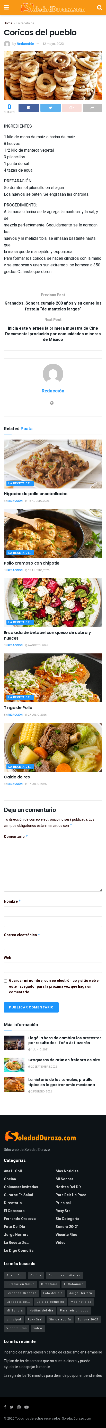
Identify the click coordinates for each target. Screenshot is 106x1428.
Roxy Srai (64, 1211)
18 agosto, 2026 (38, 501)
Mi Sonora (64, 1179)
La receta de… (16, 1242)
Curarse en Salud (18, 1195)
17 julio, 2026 (37, 784)
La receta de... (26, 23)
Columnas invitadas (21, 1187)
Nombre (12, 901)
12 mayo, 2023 (53, 43)
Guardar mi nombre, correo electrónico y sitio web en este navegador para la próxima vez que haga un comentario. (55, 986)
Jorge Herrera (16, 1234)
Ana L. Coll (13, 1171)
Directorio (13, 1203)
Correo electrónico (22, 935)
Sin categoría (67, 1219)
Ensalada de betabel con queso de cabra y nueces (47, 635)
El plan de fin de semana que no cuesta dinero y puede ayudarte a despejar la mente (47, 1363)
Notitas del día (69, 1187)
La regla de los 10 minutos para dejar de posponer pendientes (53, 1375)
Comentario (16, 836)
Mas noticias (67, 1171)
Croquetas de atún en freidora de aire (64, 1059)
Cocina (10, 1179)
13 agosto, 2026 (38, 570)
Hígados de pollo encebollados (35, 494)
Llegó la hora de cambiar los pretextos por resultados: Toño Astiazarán (65, 1040)
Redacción (25, 43)
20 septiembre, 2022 (44, 1067)
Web (7, 958)
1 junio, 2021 (40, 1049)
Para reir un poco (71, 1195)
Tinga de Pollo (18, 708)
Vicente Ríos (66, 1234)
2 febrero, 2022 (41, 1091)
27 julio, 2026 (37, 715)
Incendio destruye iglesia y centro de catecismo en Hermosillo (53, 1352)
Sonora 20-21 (67, 1226)
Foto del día (14, 1226)
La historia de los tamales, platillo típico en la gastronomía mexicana (61, 1082)
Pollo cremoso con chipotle (31, 563)
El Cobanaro (14, 1211)
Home (8, 23)
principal (63, 1203)
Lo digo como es (18, 1250)
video (61, 1242)
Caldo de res (17, 777)
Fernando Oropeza (20, 1219)
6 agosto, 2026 (38, 645)
